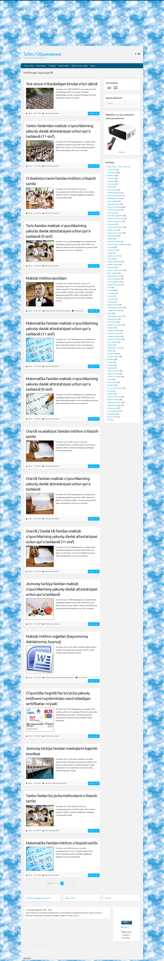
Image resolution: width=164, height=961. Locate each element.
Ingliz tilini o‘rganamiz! (115, 216)
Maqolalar (110, 359)
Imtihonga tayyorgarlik (52, 113)
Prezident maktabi (113, 331)
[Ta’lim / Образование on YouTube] (139, 53)
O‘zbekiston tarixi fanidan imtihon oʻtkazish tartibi (61, 181)
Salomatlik (111, 213)
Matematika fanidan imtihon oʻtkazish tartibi (62, 843)
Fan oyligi (110, 259)
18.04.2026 (37, 875)
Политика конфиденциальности (38, 898)
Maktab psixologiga (114, 405)
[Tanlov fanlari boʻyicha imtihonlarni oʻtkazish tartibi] (40, 815)
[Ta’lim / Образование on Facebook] (135, 53)
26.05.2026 (37, 519)
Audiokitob (111, 175)
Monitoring (111, 267)
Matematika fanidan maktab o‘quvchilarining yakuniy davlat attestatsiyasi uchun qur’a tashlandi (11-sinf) (62, 328)
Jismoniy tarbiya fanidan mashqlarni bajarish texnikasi (61, 751)
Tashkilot (110, 296)
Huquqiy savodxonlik (114, 325)
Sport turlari (111, 184)
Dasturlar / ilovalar (113, 333)
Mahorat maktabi (113, 400)
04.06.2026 (37, 366)
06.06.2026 (37, 266)
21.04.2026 (37, 736)
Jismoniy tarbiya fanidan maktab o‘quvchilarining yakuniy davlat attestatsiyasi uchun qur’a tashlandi (61, 589)
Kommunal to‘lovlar (114, 241)
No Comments (82, 677)
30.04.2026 (37, 624)
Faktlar (109, 391)
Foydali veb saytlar (114, 310)
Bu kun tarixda (112, 417)
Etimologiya (111, 414)
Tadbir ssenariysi (113, 371)
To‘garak (110, 253)
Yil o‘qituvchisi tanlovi (114, 388)
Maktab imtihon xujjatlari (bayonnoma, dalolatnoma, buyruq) (57, 639)
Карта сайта (70, 898)
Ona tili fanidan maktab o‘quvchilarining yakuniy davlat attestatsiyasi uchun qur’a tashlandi (58, 483)
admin (30, 113)
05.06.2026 (37, 311)
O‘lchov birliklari (112, 201)
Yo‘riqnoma (111, 224)
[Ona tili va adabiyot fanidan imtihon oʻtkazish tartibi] (40, 451)
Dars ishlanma (112, 342)
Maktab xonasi (112, 230)
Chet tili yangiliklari (113, 279)
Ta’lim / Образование (42, 54)
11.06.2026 (37, 166)
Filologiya (110, 394)
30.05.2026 (37, 466)
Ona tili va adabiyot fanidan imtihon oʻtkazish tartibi (62, 434)
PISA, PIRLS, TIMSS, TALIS (117, 167)
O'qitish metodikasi (114, 262)
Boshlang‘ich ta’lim (113, 276)
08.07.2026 (37, 113)
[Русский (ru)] (109, 87)
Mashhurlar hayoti (113, 204)
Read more (93, 113)
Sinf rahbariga (112, 236)
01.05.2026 (37, 571)
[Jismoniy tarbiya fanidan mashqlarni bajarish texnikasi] (40, 768)
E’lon (109, 287)
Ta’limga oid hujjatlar (114, 402)
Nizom (109, 313)
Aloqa (93, 66)
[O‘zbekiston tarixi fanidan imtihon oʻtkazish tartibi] (40, 198)
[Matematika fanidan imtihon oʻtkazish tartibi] (40, 859)
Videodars (48, 783)
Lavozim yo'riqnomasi (114, 195)
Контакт (108, 898)
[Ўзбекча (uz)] (115, 87)
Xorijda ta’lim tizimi (114, 285)
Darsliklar (52, 66)
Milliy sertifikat (112, 273)
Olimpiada (110, 290)
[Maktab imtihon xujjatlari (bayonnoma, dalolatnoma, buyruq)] (40, 659)
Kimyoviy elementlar (114, 397)
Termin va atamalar (114, 377)
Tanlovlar (110, 247)
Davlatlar (110, 365)
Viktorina (110, 187)
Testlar (109, 379)
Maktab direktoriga (113, 193)
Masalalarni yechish (114, 348)
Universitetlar (41, 66)
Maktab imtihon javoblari (46, 278)
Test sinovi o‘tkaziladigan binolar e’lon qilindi (62, 84)
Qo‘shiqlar (110, 302)
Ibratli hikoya (111, 322)
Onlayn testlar (63, 66)
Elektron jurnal (112, 408)
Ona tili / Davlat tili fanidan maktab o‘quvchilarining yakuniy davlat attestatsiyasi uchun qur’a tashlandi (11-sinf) (61, 536)
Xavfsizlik (110, 178)
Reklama (110, 345)
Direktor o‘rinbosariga (52, 677)
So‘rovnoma (111, 293)
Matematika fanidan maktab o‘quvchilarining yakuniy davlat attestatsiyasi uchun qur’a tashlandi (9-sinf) (62, 384)
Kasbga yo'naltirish (113, 336)
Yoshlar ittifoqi (112, 354)
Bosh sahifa (28, 66)
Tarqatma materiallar (114, 339)
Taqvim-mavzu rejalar (80, 66)
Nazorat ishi (111, 250)
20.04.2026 (37, 830)
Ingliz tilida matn (113, 374)
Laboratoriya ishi (113, 256)
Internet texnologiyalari (115, 227)
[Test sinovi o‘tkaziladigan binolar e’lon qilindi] (40, 98)
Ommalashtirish (112, 319)
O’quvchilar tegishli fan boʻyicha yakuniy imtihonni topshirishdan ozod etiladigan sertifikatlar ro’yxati (58, 698)
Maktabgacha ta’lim (114, 198)
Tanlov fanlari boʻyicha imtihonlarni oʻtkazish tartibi (61, 798)
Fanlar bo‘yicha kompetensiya (117, 244)
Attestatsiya (111, 172)
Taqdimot (110, 328)
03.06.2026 (37, 419)
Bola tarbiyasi (112, 190)
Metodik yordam (50, 311)
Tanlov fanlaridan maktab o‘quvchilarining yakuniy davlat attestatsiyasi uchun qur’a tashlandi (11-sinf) (59, 131)
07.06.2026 (37, 213)
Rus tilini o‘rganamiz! (114, 221)
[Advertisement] (82, 27)
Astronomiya (111, 170)
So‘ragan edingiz (113, 356)
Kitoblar (110, 239)
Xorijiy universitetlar (114, 210)
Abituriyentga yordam (114, 316)
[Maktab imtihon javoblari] (40, 294)
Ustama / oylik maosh (115, 270)
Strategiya (110, 368)
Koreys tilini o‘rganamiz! (115, 218)
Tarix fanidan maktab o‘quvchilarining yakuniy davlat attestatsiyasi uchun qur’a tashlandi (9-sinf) (58, 231)
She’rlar (110, 362)
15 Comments (78, 311)
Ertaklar (110, 351)
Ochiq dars (111, 299)
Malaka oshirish (112, 305)
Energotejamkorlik (113, 411)
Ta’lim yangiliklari (113, 282)
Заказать (121, 152)
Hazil (109, 420)
